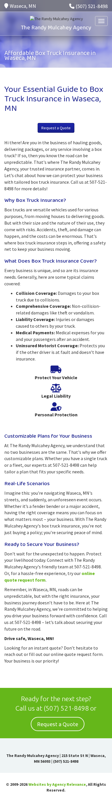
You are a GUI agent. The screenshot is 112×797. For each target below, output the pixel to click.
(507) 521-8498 (92, 6)
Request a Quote (56, 127)
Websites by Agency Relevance (57, 784)
